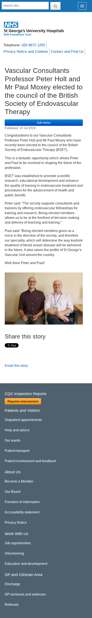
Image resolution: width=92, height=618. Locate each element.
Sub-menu (43, 122)
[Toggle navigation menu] (82, 6)
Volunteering (14, 553)
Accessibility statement (22, 512)
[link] (36, 28)
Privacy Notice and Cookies (25, 52)
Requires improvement (22, 401)
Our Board (12, 491)
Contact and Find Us (67, 52)
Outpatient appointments (23, 420)
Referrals (12, 604)
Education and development (26, 563)
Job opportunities (18, 543)
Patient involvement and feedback (30, 461)
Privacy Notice (16, 522)
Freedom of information (22, 502)
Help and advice (17, 430)
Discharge (12, 584)
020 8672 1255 (33, 45)
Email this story (16, 365)
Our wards (12, 440)
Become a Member (19, 481)
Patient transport (17, 451)
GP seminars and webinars (25, 594)
